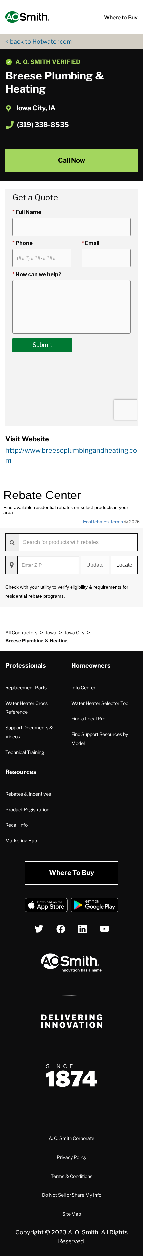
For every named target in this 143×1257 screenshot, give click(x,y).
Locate (124, 565)
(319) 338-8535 (43, 125)
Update (95, 565)
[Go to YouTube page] (104, 928)
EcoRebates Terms (103, 521)
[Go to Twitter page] (38, 928)
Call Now (71, 160)
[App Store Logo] (46, 906)
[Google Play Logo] (94, 906)
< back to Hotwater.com (38, 41)
